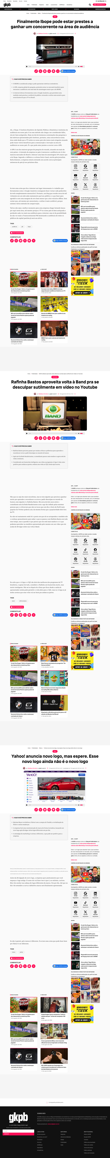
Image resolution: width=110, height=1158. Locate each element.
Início (28, 4)
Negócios (41, 4)
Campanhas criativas (100, 9)
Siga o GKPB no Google (69, 71)
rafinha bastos (22, 601)
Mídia (39, 13)
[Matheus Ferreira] (35, 33)
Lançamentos (54, 4)
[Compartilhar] (58, 71)
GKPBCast (61, 4)
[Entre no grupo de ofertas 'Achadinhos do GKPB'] (82, 286)
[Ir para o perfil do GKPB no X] (106, 1)
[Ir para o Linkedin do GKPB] (100, 1)
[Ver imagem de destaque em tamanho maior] (55, 50)
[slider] (53, 66)
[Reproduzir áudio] (27, 66)
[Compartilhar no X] (49, 71)
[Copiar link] (36, 71)
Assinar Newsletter (101, 4)
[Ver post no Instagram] (75, 256)
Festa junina (55, 9)
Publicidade (34, 4)
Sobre (4, 1)
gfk (22, 226)
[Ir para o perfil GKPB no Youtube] (102, 1)
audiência (14, 226)
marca (13, 952)
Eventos (46, 1101)
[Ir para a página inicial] (7, 5)
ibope (29, 226)
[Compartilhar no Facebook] (53, 71)
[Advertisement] (39, 115)
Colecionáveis (31, 9)
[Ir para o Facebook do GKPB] (104, 1)
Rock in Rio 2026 (8, 9)
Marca (40, 748)
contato (25, 1)
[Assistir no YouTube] (85, 147)
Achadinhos (69, 4)
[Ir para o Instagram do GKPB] (96, 1)
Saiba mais (74, 132)
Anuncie (20, 1)
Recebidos (9, 1)
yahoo (21, 952)
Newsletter (15, 1)
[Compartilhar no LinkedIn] (45, 71)
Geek (47, 4)
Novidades (76, 9)
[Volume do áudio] (78, 66)
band (13, 601)
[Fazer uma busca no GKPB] (90, 4)
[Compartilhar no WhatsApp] (40, 71)
